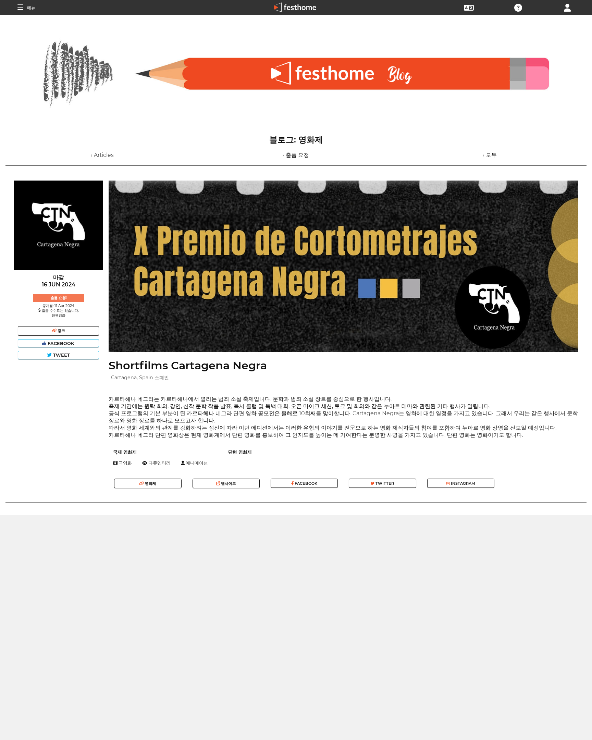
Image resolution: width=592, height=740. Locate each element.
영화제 (150, 483)
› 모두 (490, 155)
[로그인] (567, 7)
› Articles (102, 155)
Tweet (61, 355)
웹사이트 (228, 483)
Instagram (462, 483)
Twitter (384, 483)
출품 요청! (58, 298)
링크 (61, 330)
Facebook (60, 343)
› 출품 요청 (296, 155)
